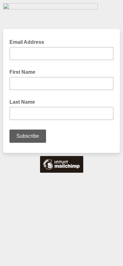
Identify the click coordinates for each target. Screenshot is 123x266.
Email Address (28, 41)
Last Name (22, 102)
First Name (22, 72)
